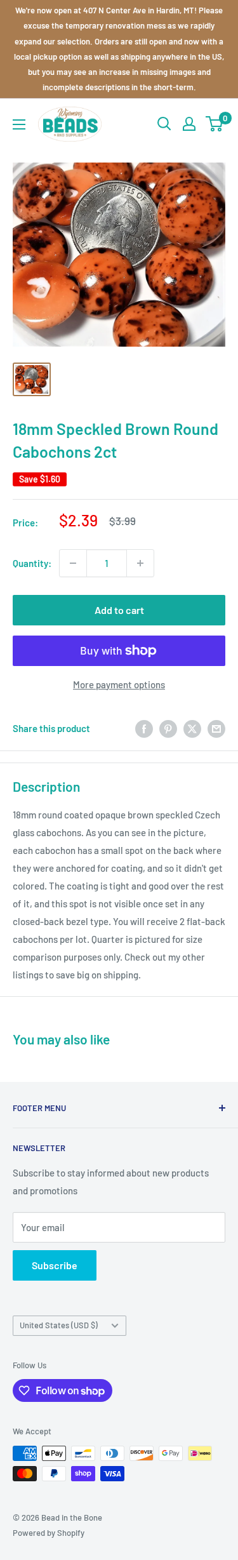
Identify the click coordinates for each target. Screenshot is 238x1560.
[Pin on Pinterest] (168, 728)
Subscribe (54, 1265)
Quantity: (32, 563)
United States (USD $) (59, 1325)
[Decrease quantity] (73, 563)
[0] (215, 123)
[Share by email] (216, 728)
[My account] (189, 124)
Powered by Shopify (48, 1533)
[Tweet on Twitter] (192, 728)
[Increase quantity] (140, 563)
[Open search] (164, 124)
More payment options (119, 684)
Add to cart (119, 610)
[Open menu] (19, 124)
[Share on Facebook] (144, 728)
